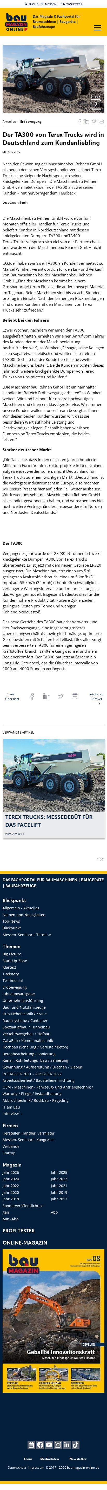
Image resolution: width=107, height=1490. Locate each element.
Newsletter (72, 4)
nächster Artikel (96, 696)
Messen (51, 4)
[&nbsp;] (53, 78)
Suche (33, 4)
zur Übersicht (12, 696)
